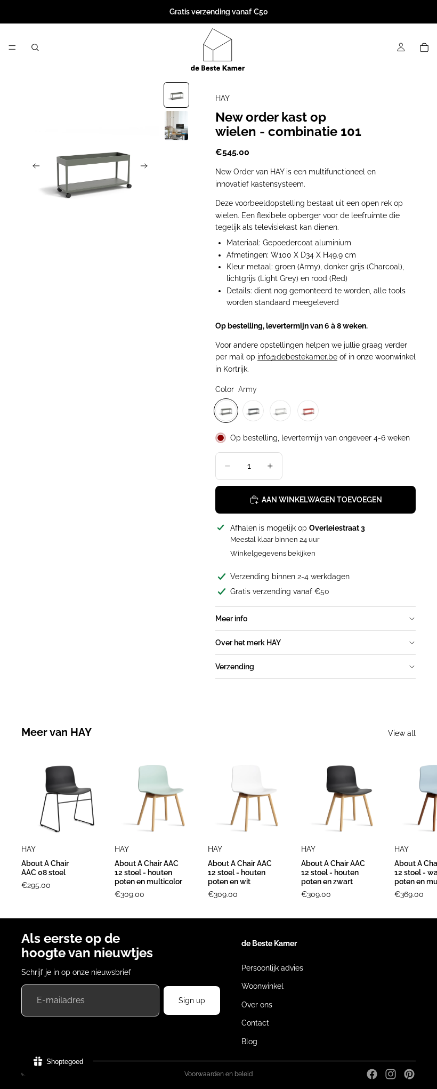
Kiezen (102, 824)
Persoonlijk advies (272, 968)
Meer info (231, 618)
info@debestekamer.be (297, 357)
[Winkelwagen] (424, 47)
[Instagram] (390, 1074)
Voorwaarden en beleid (218, 1074)
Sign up (192, 1000)
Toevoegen (289, 824)
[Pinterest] (409, 1074)
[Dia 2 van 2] (176, 125)
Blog (249, 1041)
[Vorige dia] (33, 167)
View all (402, 733)
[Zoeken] (35, 47)
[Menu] (12, 47)
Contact (255, 1023)
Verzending (234, 666)
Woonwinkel (262, 986)
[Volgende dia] (147, 167)
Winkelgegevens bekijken (272, 553)
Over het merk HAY (248, 642)
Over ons (256, 1004)
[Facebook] (372, 1074)
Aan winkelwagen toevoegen (322, 499)
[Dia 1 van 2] (176, 95)
